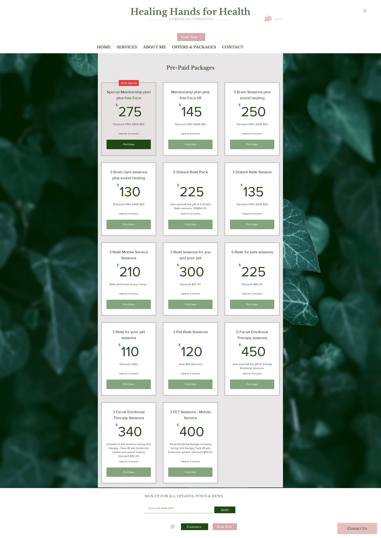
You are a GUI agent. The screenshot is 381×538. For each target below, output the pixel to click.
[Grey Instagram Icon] (365, 11)
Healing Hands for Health (190, 11)
